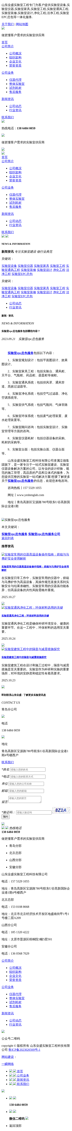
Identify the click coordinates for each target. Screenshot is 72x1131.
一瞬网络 (8, 1064)
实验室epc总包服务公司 (44, 534)
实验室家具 (41, 265)
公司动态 (15, 106)
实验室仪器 (25, 265)
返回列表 (8, 538)
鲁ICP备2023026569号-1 (24, 1049)
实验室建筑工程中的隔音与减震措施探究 (24, 657)
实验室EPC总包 (22, 274)
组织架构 (15, 57)
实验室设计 (44, 269)
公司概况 (15, 53)
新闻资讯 (8, 99)
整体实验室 (17, 83)
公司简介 (8, 46)
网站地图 (22, 24)
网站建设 (8, 1056)
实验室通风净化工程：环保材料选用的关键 (25, 615)
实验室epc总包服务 (14, 534)
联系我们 (8, 117)
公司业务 (8, 72)
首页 (5, 42)
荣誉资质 (15, 65)
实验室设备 (9, 265)
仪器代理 (15, 79)
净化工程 (59, 269)
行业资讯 (15, 110)
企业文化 (15, 61)
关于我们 (8, 24)
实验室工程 (57, 265)
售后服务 (15, 92)
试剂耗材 (15, 87)
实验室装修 (28, 269)
